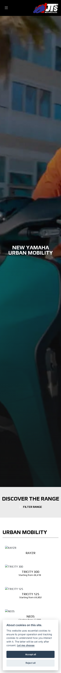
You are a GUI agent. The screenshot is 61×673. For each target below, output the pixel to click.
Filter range (32, 506)
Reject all (30, 662)
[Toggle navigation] (6, 7)
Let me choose (26, 645)
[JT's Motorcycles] (45, 7)
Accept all (30, 654)
